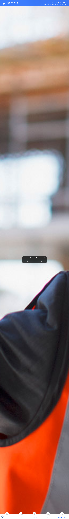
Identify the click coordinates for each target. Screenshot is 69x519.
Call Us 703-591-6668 (58, 3)
